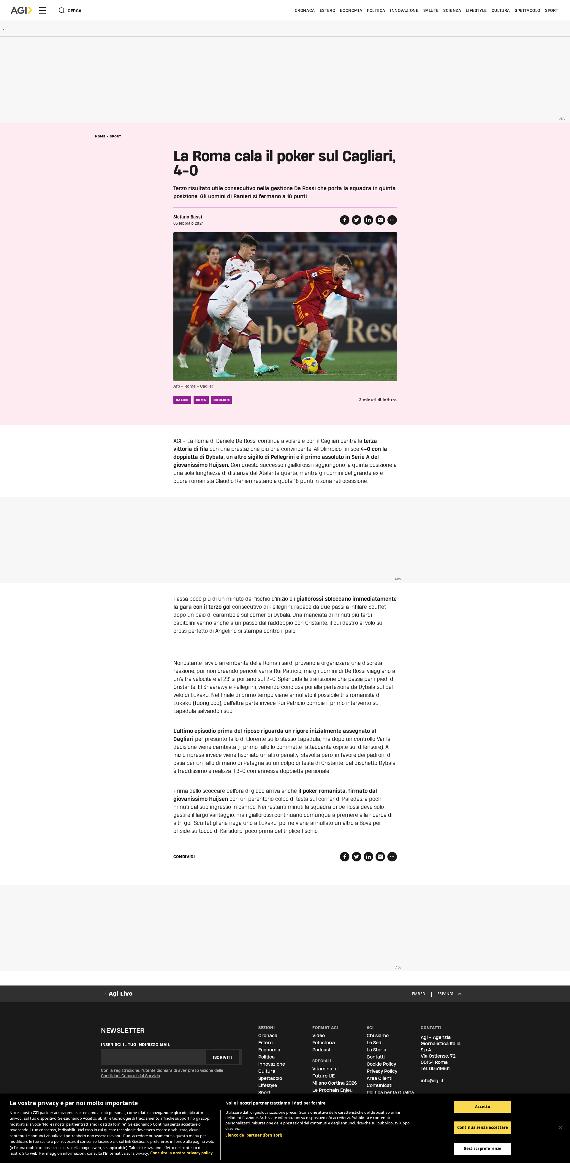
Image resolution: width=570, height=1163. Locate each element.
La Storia (376, 1050)
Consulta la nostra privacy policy (181, 1153)
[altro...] (392, 220)
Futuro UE (323, 1076)
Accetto (482, 1106)
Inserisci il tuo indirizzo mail (135, 1044)
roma (201, 400)
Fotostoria (323, 1042)
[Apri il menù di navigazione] (43, 10)
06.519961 (439, 1068)
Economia (351, 10)
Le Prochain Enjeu (332, 1090)
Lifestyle (476, 10)
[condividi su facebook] (344, 220)
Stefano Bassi (187, 217)
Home (100, 136)
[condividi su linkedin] (368, 220)
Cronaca (305, 10)
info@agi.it (432, 1080)
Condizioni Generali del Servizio (130, 1075)
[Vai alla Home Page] (21, 10)
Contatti (376, 1057)
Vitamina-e (325, 1069)
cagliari (221, 400)
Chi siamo (378, 1035)
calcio (182, 400)
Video (318, 1035)
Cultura (501, 10)
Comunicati (379, 1085)
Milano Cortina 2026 (334, 1083)
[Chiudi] (560, 1127)
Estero (327, 10)
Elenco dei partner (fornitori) (253, 1135)
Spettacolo (527, 10)
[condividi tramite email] (380, 220)
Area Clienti (379, 1078)
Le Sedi (375, 1042)
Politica (376, 10)
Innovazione (404, 10)
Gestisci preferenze (482, 1148)
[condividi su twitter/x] (356, 220)
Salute (431, 10)
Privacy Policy (382, 1071)
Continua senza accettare (482, 1127)
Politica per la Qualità (390, 1092)
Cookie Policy (381, 1064)
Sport (551, 10)
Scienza (452, 10)
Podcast (321, 1050)
